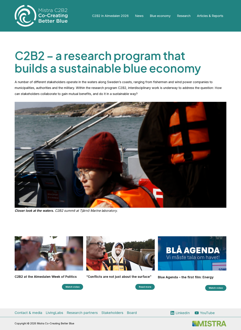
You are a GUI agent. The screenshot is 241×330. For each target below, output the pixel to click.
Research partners (82, 313)
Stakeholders (112, 313)
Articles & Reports (210, 16)
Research (184, 16)
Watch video (72, 286)
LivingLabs (54, 313)
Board (132, 313)
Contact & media (28, 313)
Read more (145, 286)
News (139, 16)
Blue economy (160, 16)
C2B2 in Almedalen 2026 (110, 16)
